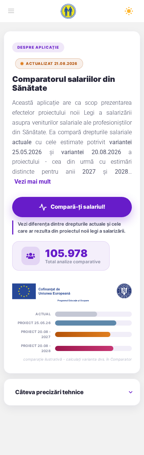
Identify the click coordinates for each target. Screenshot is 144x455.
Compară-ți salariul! (66, 208)
